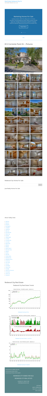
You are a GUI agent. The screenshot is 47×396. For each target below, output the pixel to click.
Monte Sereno (8, 248)
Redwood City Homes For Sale (14, 180)
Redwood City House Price (23, 312)
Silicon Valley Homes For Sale (12, 369)
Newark (7, 251)
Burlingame (8, 226)
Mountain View (9, 249)
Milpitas (7, 246)
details (32, 73)
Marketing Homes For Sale (23, 16)
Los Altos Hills (8, 240)
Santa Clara (8, 267)
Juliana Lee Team (16, 18)
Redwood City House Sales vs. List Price (23, 338)
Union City (8, 273)
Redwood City (8, 257)
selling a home (27, 18)
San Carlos (8, 262)
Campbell (7, 227)
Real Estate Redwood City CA (13, 1)
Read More (23, 26)
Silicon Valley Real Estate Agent (13, 372)
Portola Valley (8, 256)
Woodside (8, 275)
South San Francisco (10, 270)
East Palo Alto (8, 232)
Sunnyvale (8, 271)
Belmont (7, 223)
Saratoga (7, 268)
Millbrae (7, 245)
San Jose (7, 264)
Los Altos (7, 238)
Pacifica (7, 253)
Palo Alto (7, 254)
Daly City (7, 230)
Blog (23, 37)
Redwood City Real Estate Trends (23, 285)
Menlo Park (8, 243)
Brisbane (7, 224)
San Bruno (8, 260)
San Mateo (8, 265)
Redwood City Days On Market (23, 364)
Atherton (7, 221)
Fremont (7, 235)
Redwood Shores (9, 259)
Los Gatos (7, 242)
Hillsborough (8, 237)
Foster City (8, 234)
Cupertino (8, 229)
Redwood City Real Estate (14, 282)
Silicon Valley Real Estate (12, 371)
